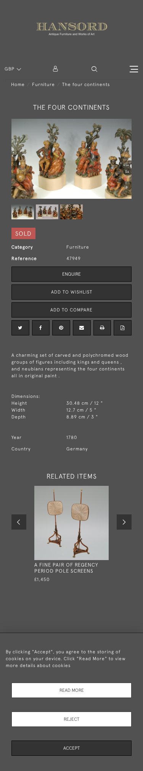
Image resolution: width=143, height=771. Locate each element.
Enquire (71, 274)
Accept (71, 748)
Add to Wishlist (71, 292)
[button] (94, 69)
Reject (71, 719)
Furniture (43, 84)
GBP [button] (10, 69)
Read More (71, 690)
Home (18, 84)
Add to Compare (71, 310)
